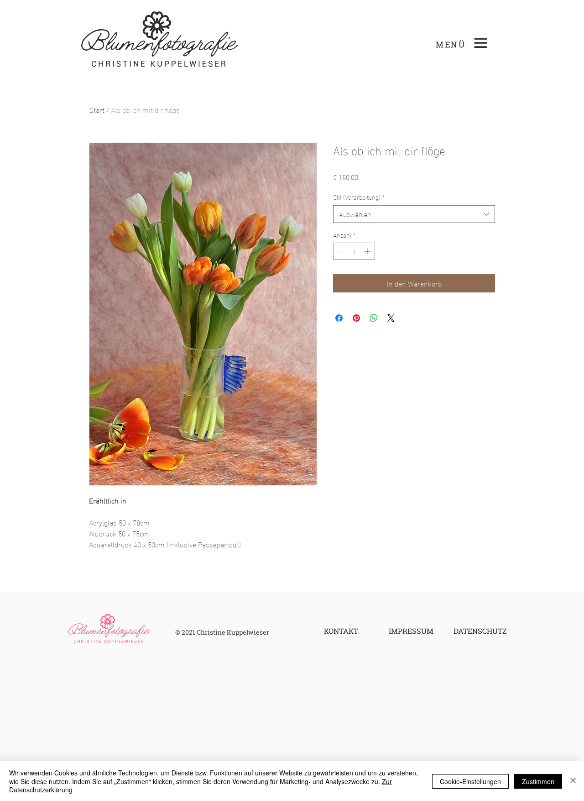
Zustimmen (538, 781)
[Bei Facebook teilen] (339, 318)
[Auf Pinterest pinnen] (356, 318)
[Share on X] (391, 318)
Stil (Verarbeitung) (359, 197)
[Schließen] (573, 781)
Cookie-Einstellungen (470, 781)
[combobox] (414, 214)
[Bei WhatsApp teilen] (373, 318)
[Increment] (368, 251)
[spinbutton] (354, 251)
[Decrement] (340, 251)
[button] (480, 43)
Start (96, 109)
